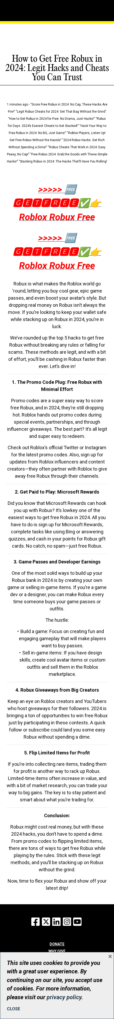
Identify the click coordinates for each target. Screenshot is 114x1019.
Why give (57, 951)
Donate (57, 944)
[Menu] (28, 9)
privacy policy (64, 997)
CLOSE (13, 1008)
